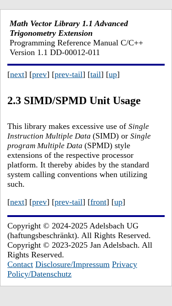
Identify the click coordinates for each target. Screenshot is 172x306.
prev (39, 74)
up (113, 74)
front (98, 201)
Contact (20, 264)
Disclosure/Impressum (72, 264)
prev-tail (69, 74)
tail (95, 74)
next (17, 74)
